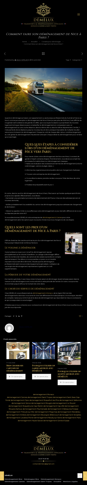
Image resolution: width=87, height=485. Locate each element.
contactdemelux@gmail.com (43, 464)
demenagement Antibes (16, 415)
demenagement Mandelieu (69, 412)
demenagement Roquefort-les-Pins (44, 400)
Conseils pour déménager (51, 41)
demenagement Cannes (17, 397)
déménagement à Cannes (52, 217)
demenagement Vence (21, 403)
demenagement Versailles (70, 415)
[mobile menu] (79, 14)
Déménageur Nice (31, 479)
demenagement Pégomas (46, 412)
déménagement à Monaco (43, 293)
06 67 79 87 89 (43, 459)
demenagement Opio (20, 400)
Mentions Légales (70, 481)
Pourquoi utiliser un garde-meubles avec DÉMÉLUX (43, 368)
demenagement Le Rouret (64, 403)
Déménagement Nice (13, 479)
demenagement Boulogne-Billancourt (43, 415)
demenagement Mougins (42, 403)
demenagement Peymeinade (35, 409)
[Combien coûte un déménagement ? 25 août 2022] (85, 475)
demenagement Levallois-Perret (20, 418)
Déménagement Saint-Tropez (39, 481)
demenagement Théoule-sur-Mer (21, 412)
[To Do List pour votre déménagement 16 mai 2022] (2, 475)
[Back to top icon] (79, 475)
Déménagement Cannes (15, 481)
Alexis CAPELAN (22, 60)
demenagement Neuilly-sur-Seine (48, 418)
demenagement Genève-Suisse (56, 421)
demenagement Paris (71, 418)
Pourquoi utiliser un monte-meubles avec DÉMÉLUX (69, 374)
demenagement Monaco (43, 394)
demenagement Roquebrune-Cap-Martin (25, 406)
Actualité (34, 41)
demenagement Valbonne (70, 400)
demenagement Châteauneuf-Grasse (63, 409)
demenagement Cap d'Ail (53, 406)
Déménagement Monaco (51, 479)
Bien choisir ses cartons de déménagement (14, 368)
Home (24, 41)
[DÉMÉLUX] (43, 14)
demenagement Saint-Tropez (40, 397)
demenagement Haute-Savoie (30, 421)
